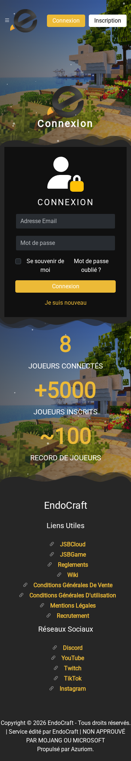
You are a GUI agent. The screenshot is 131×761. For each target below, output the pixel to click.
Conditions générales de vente (72, 585)
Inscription (107, 20)
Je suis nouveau (66, 302)
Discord (72, 647)
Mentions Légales (72, 605)
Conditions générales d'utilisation (72, 595)
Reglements (72, 564)
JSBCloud (72, 544)
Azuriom (81, 749)
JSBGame (72, 554)
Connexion (66, 20)
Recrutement (72, 615)
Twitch (72, 668)
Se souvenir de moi (45, 265)
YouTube (72, 658)
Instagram (72, 688)
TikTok (72, 678)
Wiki (72, 574)
